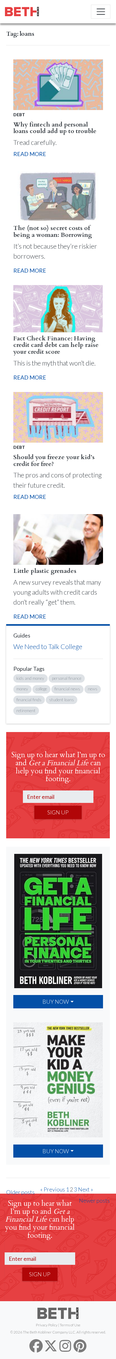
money (22, 688)
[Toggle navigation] (100, 12)
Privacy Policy (47, 1325)
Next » (85, 1189)
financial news (67, 688)
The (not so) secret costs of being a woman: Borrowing (52, 231)
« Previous (52, 1189)
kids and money (30, 678)
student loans (61, 699)
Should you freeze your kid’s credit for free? (54, 460)
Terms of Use (70, 1325)
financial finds (28, 699)
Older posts (20, 1192)
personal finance (66, 678)
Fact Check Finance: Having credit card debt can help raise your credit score (56, 345)
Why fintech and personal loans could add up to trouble (55, 128)
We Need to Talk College (47, 647)
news (92, 688)
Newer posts (94, 1200)
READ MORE (29, 153)
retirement (26, 710)
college (41, 688)
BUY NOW (55, 1001)
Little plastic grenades (44, 571)
